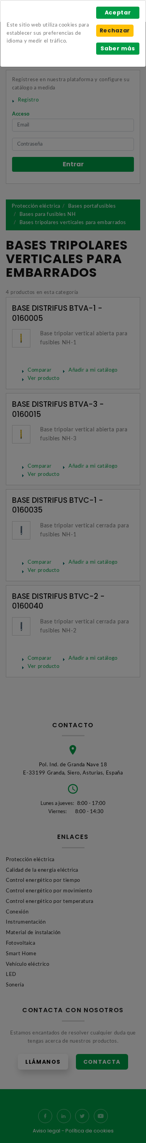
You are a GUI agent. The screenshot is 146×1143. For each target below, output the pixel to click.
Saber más (117, 48)
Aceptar (118, 12)
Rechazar (115, 30)
